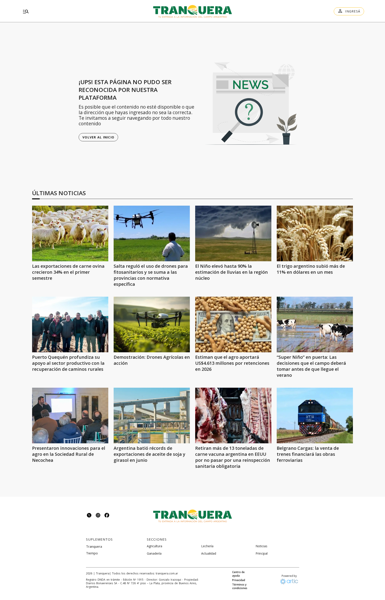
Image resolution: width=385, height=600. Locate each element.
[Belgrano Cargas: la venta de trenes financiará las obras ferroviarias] (315, 415)
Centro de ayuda (238, 574)
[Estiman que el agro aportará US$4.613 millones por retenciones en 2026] (233, 324)
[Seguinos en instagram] (98, 516)
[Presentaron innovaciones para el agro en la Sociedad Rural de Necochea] (70, 415)
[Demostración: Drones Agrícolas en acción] (152, 324)
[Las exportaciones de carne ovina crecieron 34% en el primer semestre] (70, 233)
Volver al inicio (98, 137)
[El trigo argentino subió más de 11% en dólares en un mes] (315, 233)
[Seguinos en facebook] (106, 516)
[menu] (76, 11)
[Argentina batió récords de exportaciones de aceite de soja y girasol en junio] (152, 415)
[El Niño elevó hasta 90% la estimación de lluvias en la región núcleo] (233, 233)
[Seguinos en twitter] (89, 516)
